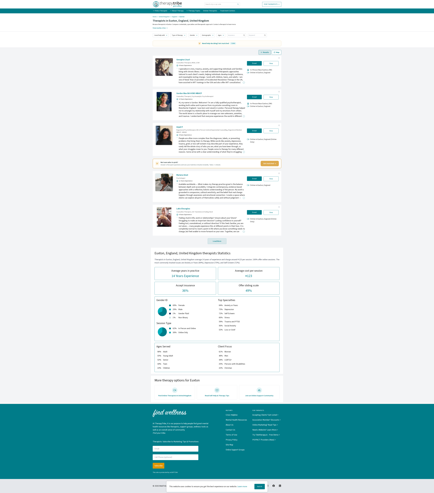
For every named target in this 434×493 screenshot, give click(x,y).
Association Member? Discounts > (266, 419)
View (271, 63)
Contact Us (230, 429)
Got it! (259, 486)
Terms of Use (231, 434)
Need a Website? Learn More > (265, 429)
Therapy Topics (194, 10)
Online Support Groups (235, 449)
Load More (217, 241)
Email (254, 63)
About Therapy (178, 10)
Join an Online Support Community (259, 395)
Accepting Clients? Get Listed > (265, 415)
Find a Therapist (161, 10)
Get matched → (269, 163)
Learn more (242, 486)
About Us (229, 424)
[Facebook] (273, 485)
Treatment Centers (227, 10)
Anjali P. (179, 127)
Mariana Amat (182, 175)
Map (277, 52)
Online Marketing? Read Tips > (265, 424)
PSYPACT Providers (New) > (264, 439)
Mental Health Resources (236, 419)
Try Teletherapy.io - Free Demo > (266, 434)
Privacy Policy (231, 439)
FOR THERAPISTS (271, 4)
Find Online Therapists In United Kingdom (174, 395)
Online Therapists (210, 10)
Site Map (229, 444)
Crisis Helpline (231, 415)
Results (266, 52)
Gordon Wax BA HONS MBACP (189, 93)
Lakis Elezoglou (183, 208)
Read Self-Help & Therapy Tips (217, 395)
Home (155, 17)
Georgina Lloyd (183, 59)
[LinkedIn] (280, 485)
